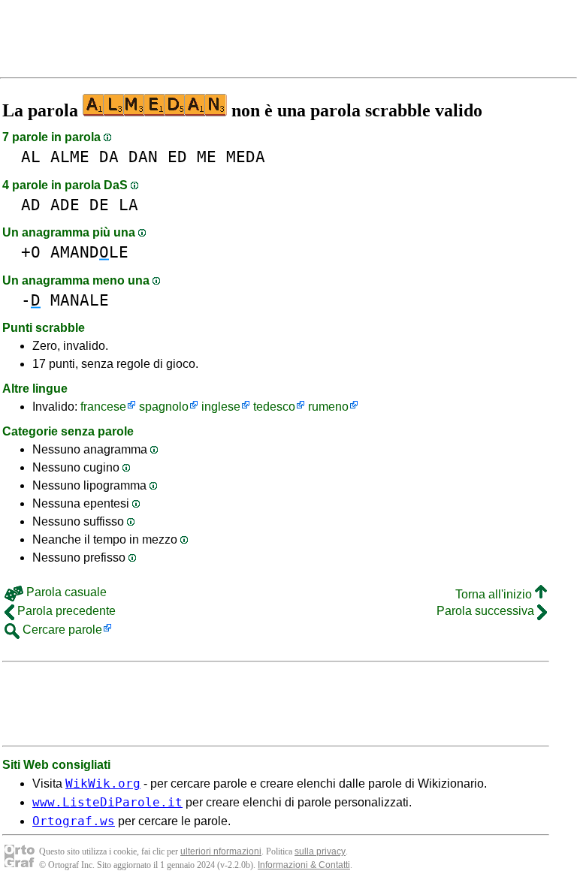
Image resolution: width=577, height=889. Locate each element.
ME (206, 156)
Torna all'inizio (495, 594)
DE (99, 204)
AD (31, 204)
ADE (65, 204)
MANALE (79, 300)
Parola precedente (65, 610)
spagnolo (164, 406)
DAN (143, 156)
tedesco (274, 406)
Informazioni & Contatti (304, 865)
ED (177, 156)
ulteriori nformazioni (220, 851)
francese (103, 406)
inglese (220, 406)
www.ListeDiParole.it (107, 802)
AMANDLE (89, 252)
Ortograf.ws (73, 821)
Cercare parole (61, 629)
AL (31, 156)
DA (109, 156)
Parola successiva (487, 610)
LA (128, 204)
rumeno (328, 406)
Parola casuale (65, 592)
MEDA (245, 156)
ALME (69, 156)
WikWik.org (102, 783)
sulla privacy (320, 851)
